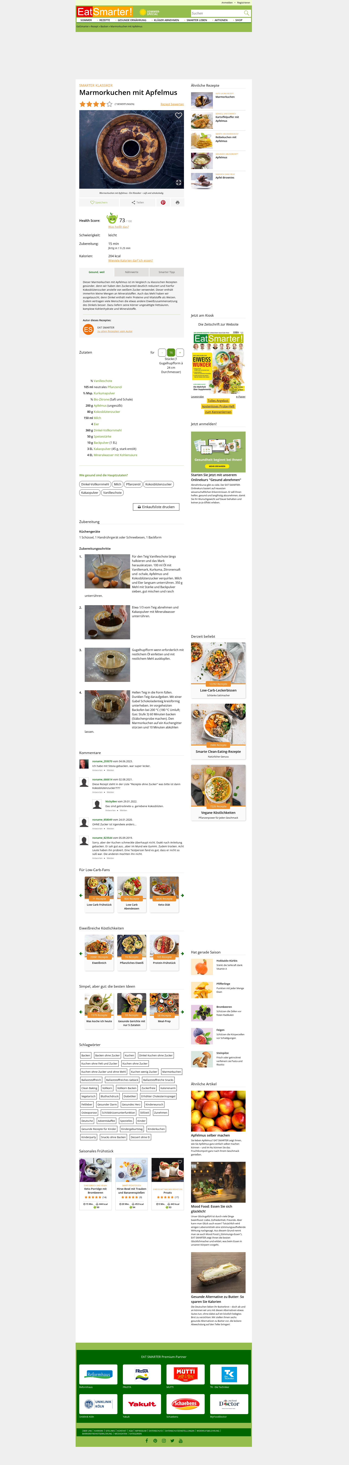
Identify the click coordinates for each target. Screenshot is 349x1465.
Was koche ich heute (99, 1021)
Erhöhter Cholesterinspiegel (158, 1096)
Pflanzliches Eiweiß (131, 963)
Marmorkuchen (171, 1071)
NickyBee (111, 801)
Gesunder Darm (107, 1104)
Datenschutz (156, 1430)
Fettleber (86, 1104)
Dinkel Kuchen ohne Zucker (156, 1055)
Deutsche (87, 1121)
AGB (131, 1430)
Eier (96, 424)
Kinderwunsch (154, 1104)
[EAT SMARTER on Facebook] (147, 1440)
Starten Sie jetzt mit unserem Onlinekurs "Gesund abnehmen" (216, 477)
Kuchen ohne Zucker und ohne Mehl (103, 1071)
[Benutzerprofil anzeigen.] (84, 767)
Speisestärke (102, 436)
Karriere (98, 1430)
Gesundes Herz (131, 1104)
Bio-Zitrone (101, 399)
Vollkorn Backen (127, 1088)
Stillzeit (144, 1112)
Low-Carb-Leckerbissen (218, 690)
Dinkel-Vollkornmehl (108, 430)
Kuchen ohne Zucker (135, 1063)
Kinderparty (88, 1137)
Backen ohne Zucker (107, 1055)
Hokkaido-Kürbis (226, 960)
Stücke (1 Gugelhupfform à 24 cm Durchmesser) (171, 365)
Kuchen (129, 1055)
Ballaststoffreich (91, 1080)
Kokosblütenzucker (107, 412)
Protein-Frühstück (164, 963)
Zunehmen (160, 1112)
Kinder (141, 1121)
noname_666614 (102, 779)
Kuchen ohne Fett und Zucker (99, 1063)
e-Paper (241, 396)
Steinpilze (222, 1053)
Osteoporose (89, 1112)
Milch (97, 418)
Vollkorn (107, 1088)
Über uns (87, 1430)
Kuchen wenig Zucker (144, 1071)
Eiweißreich (99, 963)
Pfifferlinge (223, 983)
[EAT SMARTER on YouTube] (181, 1440)
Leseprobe (197, 396)
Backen (85, 1055)
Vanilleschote (103, 381)
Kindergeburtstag (132, 1129)
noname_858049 (102, 819)
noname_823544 (102, 837)
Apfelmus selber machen (210, 1135)
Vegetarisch (88, 1096)
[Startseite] (105, 11)
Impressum (141, 1430)
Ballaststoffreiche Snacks (158, 1080)
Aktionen (221, 20)
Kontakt (121, 1430)
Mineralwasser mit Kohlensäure (115, 455)
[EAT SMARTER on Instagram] (164, 1440)
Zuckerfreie (148, 1088)
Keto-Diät (164, 904)
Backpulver (101, 443)
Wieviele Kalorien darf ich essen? (130, 260)
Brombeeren (224, 1007)
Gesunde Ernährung (132, 20)
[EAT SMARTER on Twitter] (172, 1440)
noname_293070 (102, 761)
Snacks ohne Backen (113, 1137)
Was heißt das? (118, 227)
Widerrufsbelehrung (208, 1430)
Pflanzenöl (115, 387)
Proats (168, 1192)
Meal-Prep (164, 1021)
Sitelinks (110, 1430)
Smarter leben (197, 20)
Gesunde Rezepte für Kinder (98, 1129)
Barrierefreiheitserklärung (97, 1433)
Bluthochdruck (110, 1096)
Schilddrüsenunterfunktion (118, 1112)
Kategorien (135, 1433)
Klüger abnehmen (166, 20)
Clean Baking (89, 1088)
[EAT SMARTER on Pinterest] (155, 1440)
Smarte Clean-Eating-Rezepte (218, 751)
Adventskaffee (106, 1121)
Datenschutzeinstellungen (179, 1430)
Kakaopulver (102, 449)
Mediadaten (121, 1433)
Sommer (86, 20)
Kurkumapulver (104, 393)
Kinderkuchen (156, 1129)
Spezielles (126, 1121)
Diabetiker (130, 1096)
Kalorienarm (168, 1088)
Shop (238, 20)
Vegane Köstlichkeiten (218, 812)
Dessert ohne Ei (140, 1137)
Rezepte (104, 20)
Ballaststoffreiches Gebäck (122, 1080)
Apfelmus (100, 406)
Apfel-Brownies (225, 177)
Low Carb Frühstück (99, 904)
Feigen (220, 1030)
